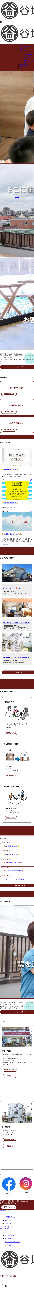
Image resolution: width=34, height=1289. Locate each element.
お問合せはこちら (9, 1207)
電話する (10, 1076)
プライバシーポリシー (12, 1242)
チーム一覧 (8, 1227)
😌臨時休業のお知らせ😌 (10, 469)
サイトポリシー (10, 1245)
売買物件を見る (9, 394)
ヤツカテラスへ (11, 818)
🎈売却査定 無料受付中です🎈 (13, 871)
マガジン (8, 1223)
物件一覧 (8, 1220)
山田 (30, 480)
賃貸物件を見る (9, 429)
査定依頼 (8, 1238)
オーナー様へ (9, 411)
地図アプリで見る (10, 1069)
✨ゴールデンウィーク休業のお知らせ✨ (16, 879)
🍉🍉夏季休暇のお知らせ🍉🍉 (12, 534)
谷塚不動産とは (10, 1217)
